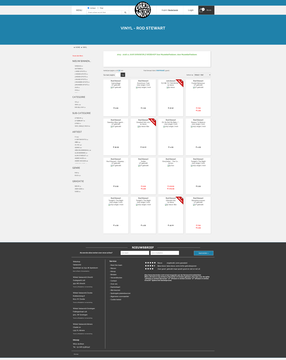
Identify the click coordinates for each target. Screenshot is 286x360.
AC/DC (77, 145)
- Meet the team (115, 265)
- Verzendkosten (115, 278)
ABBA (76, 142)
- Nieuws (112, 268)
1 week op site (79, 71)
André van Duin (80, 161)
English (164, 10)
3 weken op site (80, 77)
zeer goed (78, 189)
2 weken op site (80, 74)
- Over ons (113, 284)
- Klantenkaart (114, 287)
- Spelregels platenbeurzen (119, 293)
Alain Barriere (80, 153)
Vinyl (85, 47)
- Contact (113, 281)
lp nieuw (78, 118)
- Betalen (113, 274)
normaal (160, 70)
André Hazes (79, 158)
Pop (76, 173)
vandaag (77, 66)
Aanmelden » (204, 253)
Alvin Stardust (80, 155)
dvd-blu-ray (79, 107)
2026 (76, 87)
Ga (123, 75)
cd (75, 102)
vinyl (76, 104)
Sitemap (76, 354)
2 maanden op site (81, 82)
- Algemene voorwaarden (119, 296)
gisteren (78, 68)
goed (76, 191)
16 (117, 70)
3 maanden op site (81, 85)
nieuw (77, 186)
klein (154, 70)
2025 (76, 90)
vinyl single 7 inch (81, 126)
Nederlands (173, 10)
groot (167, 70)
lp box (77, 123)
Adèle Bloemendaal (81, 150)
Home (77, 47)
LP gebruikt (79, 121)
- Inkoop (112, 271)
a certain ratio (80, 139)
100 (122, 70)
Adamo (77, 147)
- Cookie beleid (115, 299)
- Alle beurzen (114, 290)
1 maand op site (80, 79)
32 (119, 70)
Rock (76, 175)
